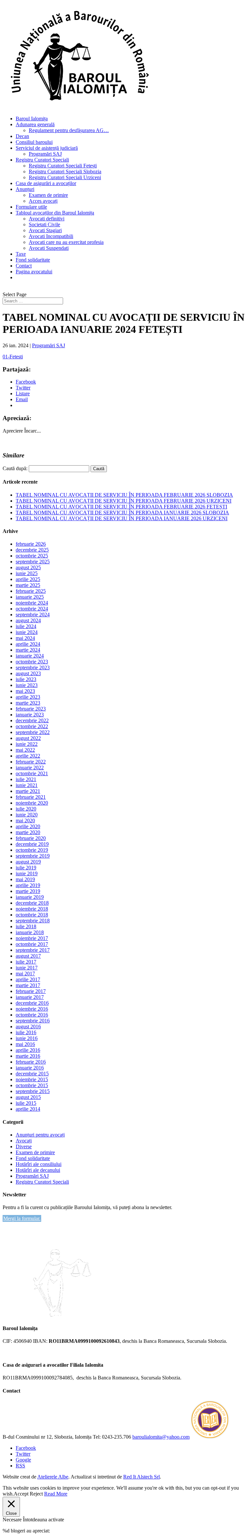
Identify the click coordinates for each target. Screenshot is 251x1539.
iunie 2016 (27, 1038)
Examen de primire (48, 195)
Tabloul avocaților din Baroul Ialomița (55, 212)
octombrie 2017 (32, 944)
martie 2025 (28, 585)
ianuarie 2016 (30, 1067)
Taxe (21, 254)
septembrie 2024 (33, 614)
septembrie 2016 (33, 1020)
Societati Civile (44, 224)
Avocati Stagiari (45, 230)
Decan (22, 136)
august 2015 (28, 1097)
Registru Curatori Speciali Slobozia (65, 171)
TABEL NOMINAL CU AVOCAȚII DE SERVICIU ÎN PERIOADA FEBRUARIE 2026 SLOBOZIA (124, 495)
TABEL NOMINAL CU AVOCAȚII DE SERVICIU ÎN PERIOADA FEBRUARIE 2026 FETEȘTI (121, 506)
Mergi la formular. (22, 1218)
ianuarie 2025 (30, 597)
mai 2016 (25, 1044)
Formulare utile (31, 207)
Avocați (24, 1140)
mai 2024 (25, 638)
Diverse (24, 1146)
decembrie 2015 (32, 1073)
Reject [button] (36, 1493)
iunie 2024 (27, 632)
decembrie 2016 (32, 1003)
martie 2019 (28, 891)
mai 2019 (25, 879)
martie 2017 (28, 985)
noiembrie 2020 (32, 803)
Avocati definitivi (46, 218)
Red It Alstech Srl (141, 1476)
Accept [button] (21, 1493)
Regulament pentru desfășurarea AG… (69, 130)
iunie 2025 (27, 573)
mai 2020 (25, 820)
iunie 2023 (27, 685)
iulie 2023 (26, 679)
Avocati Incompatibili (51, 236)
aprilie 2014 (28, 1109)
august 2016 (28, 1026)
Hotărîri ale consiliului (38, 1164)
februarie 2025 (31, 591)
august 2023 (28, 673)
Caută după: (15, 468)
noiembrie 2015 (32, 1079)
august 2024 (28, 620)
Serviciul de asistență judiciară (47, 148)
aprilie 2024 (28, 644)
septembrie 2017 (33, 950)
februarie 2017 (31, 991)
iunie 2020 (27, 814)
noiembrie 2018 (32, 909)
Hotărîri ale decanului (38, 1170)
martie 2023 (28, 703)
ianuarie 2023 (30, 714)
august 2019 (28, 861)
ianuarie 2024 (30, 655)
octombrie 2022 (32, 726)
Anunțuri (25, 189)
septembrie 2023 (33, 667)
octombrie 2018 (32, 914)
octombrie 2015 (32, 1085)
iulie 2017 (26, 962)
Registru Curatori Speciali (42, 159)
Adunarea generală (35, 124)
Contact (24, 265)
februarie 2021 (31, 797)
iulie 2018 (26, 926)
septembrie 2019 (33, 856)
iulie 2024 (26, 626)
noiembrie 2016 (32, 1009)
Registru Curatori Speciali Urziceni (65, 177)
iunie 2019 (27, 873)
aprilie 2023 (28, 697)
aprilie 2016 (28, 1050)
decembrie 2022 (32, 720)
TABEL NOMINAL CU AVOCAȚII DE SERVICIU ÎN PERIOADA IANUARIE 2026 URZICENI (121, 518)
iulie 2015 (26, 1103)
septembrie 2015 (33, 1091)
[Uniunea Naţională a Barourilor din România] (210, 1437)
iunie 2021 (27, 785)
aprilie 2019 (28, 885)
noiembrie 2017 (32, 938)
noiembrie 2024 (32, 603)
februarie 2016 (31, 1062)
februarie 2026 (31, 544)
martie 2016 (28, 1056)
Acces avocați (43, 201)
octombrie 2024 (32, 608)
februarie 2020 (31, 838)
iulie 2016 (26, 1032)
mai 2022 (25, 750)
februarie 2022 (31, 761)
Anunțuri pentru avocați (40, 1134)
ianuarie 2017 (30, 997)
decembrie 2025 (32, 550)
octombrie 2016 (32, 1014)
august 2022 (28, 738)
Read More (55, 1493)
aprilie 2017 (28, 979)
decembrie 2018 (32, 903)
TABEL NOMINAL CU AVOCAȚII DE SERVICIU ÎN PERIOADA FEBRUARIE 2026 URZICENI (123, 501)
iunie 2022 (27, 744)
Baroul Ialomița (32, 118)
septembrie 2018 (33, 920)
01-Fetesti (13, 356)
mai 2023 (25, 691)
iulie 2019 (26, 867)
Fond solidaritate (33, 260)
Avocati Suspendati (49, 248)
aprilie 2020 (28, 826)
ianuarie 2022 (30, 767)
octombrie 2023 (32, 661)
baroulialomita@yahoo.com (161, 1437)
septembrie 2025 (33, 561)
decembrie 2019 (32, 844)
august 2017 (28, 956)
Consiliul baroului (34, 142)
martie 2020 (28, 832)
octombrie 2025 (32, 555)
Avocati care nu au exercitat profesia (66, 242)
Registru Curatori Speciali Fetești (63, 165)
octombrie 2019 (32, 850)
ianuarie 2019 (30, 897)
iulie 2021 (26, 779)
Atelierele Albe (52, 1476)
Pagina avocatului (34, 271)
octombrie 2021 (32, 773)
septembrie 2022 (33, 732)
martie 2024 (28, 650)
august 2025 (28, 567)
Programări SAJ (45, 154)
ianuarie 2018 (30, 932)
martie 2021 (28, 791)
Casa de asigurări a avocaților (46, 183)
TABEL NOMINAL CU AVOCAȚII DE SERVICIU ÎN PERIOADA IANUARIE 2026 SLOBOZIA (122, 512)
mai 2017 (25, 973)
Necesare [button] (13, 1519)
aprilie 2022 (28, 756)
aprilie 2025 (28, 579)
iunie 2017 (27, 967)
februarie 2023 (31, 708)
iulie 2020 (26, 809)
